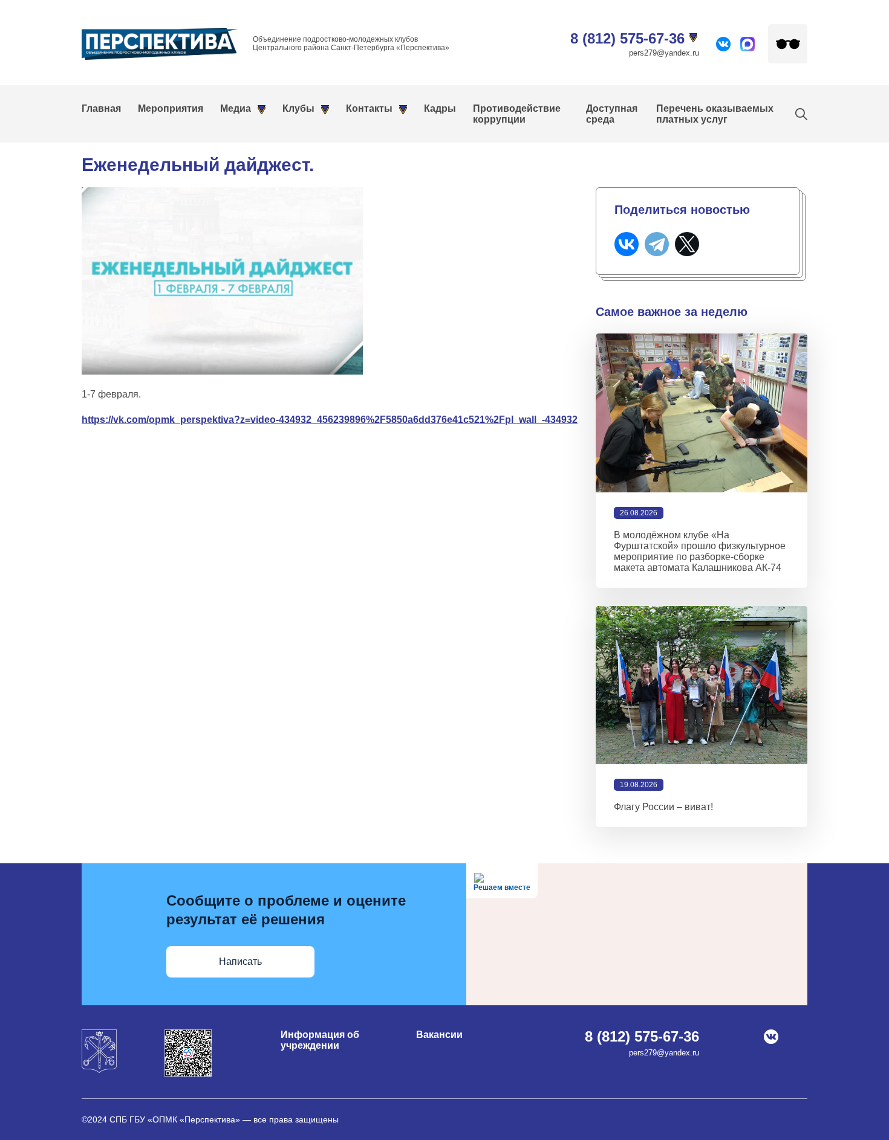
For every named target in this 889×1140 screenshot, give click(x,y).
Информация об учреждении (320, 1040)
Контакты (369, 108)
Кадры (440, 108)
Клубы (298, 108)
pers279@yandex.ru (664, 52)
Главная (101, 108)
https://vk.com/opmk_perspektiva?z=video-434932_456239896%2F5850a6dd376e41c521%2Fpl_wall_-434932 (330, 419)
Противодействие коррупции (517, 113)
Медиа (235, 108)
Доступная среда (611, 113)
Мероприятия (170, 108)
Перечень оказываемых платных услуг (714, 113)
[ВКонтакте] (626, 244)
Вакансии (439, 1034)
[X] (687, 244)
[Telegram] (657, 244)
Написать (240, 961)
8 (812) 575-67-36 (627, 38)
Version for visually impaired (787, 43)
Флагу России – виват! (663, 807)
